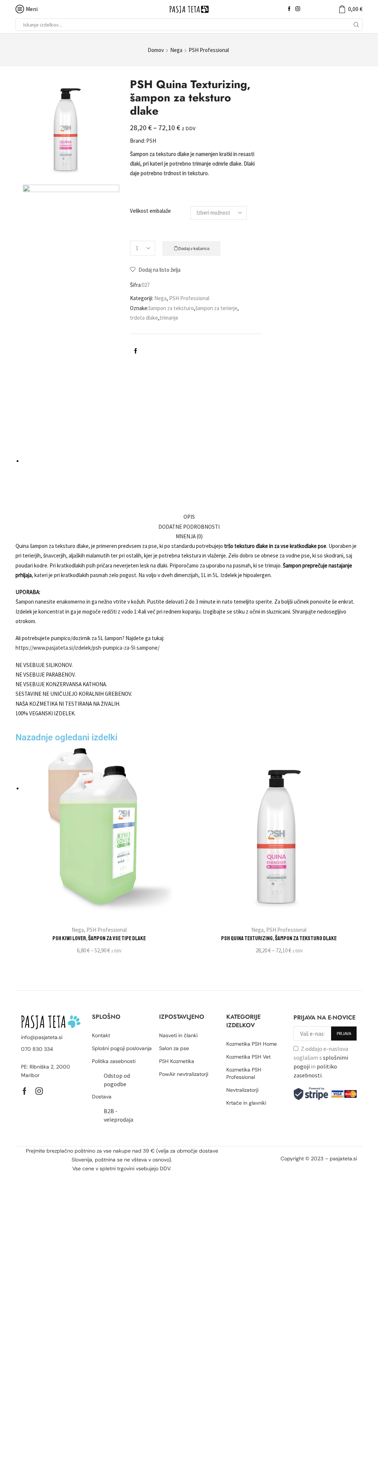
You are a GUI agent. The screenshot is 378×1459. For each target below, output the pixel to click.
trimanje (168, 317)
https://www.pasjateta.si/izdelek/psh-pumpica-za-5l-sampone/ (87, 647)
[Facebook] (289, 9)
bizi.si (311, 1167)
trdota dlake (144, 317)
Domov (156, 49)
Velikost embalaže (150, 210)
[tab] (189, 517)
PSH (151, 140)
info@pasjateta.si (41, 1037)
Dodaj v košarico (193, 248)
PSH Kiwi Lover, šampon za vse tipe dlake (99, 938)
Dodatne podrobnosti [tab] (189, 526)
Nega (176, 49)
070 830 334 (37, 1049)
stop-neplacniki (338, 1167)
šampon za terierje (216, 308)
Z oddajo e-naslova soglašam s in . (320, 1062)
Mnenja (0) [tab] (189, 536)
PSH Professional (209, 49)
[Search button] (356, 25)
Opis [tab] (189, 516)
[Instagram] (297, 9)
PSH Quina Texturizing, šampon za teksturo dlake (279, 938)
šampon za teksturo (171, 308)
